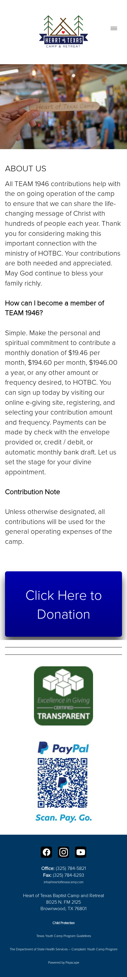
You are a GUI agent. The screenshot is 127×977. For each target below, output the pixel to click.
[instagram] (63, 852)
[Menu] (114, 28)
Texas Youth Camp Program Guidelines (63, 936)
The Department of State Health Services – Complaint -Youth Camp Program (64, 949)
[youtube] (80, 852)
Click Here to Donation (63, 604)
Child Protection (64, 922)
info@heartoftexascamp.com (64, 882)
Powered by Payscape (63, 962)
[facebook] (46, 852)
